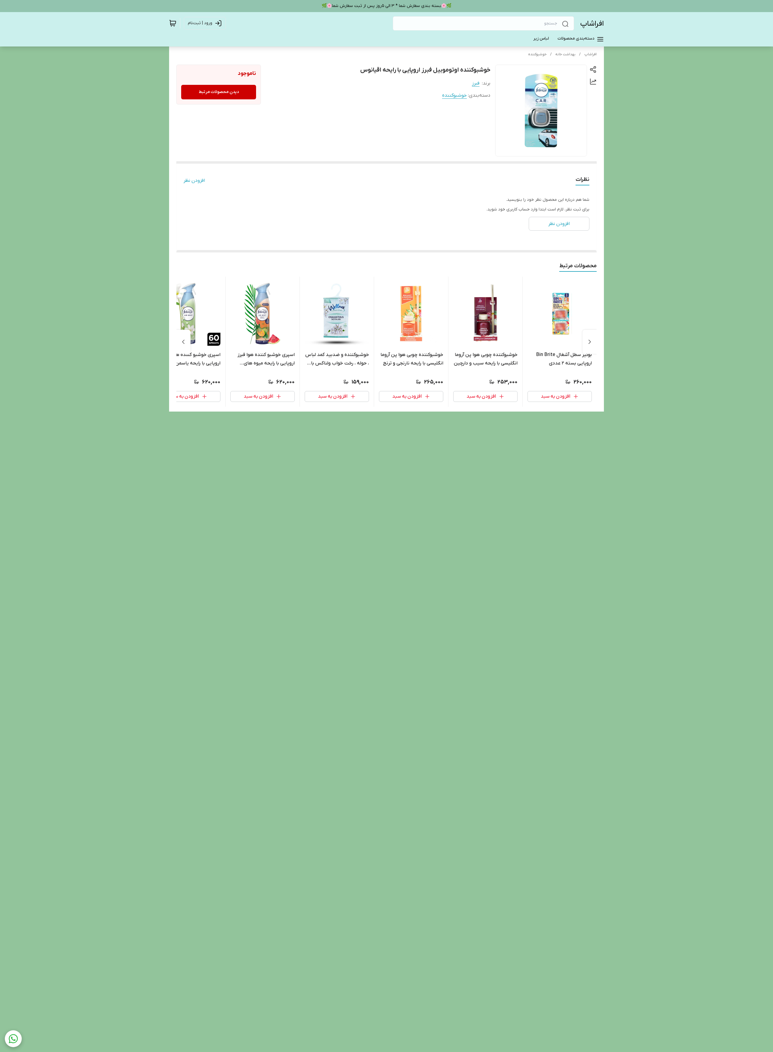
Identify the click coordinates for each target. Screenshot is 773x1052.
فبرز (476, 83)
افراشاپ (592, 24)
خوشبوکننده (537, 54)
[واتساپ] (13, 1038)
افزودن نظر (194, 181)
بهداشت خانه (565, 54)
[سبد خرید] (172, 23)
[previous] (589, 342)
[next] (183, 342)
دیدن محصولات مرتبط (219, 92)
